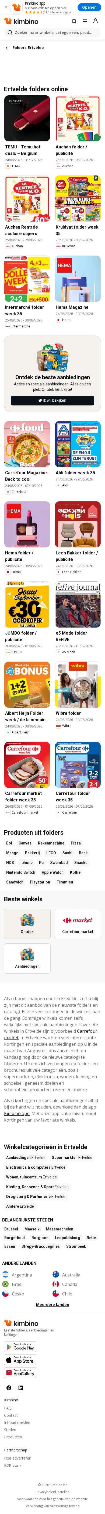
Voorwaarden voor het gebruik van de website (52, 1499)
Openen (89, 7)
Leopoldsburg (67, 1238)
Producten (13, 1437)
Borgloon (40, 1238)
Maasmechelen (59, 1229)
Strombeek (76, 1246)
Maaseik (32, 1229)
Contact (11, 1415)
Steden (10, 1429)
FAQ (8, 1408)
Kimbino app (17, 1113)
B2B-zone (13, 1465)
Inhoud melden (17, 1422)
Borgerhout (14, 1238)
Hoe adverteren (17, 1458)
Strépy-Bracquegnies (41, 1246)
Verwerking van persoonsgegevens (52, 1506)
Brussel (11, 1229)
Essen (9, 1246)
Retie (91, 1238)
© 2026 (52, 1485)
